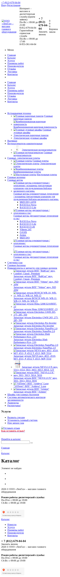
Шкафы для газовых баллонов (23, 394)
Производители (15, 66)
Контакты (12, 74)
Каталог (11, 58)
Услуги (11, 60)
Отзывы (11, 69)
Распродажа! (14, 405)
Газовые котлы (15, 180)
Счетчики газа (14, 262)
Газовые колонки (16, 177)
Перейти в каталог (11, 439)
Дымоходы (13, 402)
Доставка (12, 71)
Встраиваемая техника (19, 113)
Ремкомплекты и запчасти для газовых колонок (32, 268)
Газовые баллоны (16, 265)
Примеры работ (15, 63)
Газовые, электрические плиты (23, 158)
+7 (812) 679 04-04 (10, 2)
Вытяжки (12, 140)
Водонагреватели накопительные (24, 143)
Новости (11, 524)
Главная (11, 55)
